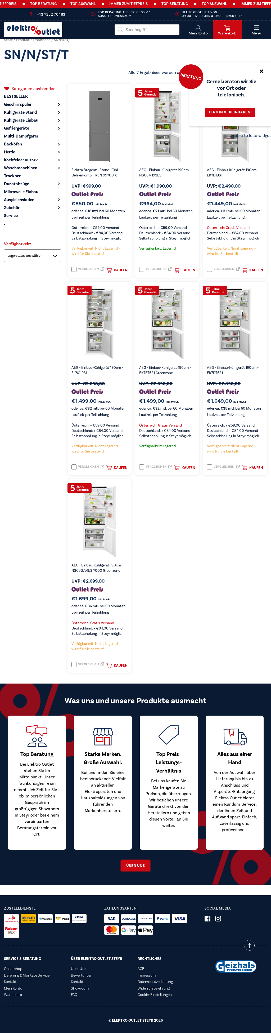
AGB (141, 969)
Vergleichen (88, 269)
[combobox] (33, 256)
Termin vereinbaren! (230, 112)
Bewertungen (81, 975)
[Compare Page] (102, 270)
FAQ (74, 994)
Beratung (191, 76)
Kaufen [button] (121, 270)
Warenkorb (13, 994)
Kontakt (10, 981)
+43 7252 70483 (51, 14)
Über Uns (78, 969)
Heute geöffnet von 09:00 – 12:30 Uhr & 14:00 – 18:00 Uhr (212, 14)
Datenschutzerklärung (155, 981)
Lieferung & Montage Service (26, 975)
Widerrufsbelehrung (154, 988)
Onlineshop (13, 969)
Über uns (135, 865)
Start (8, 39)
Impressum (147, 975)
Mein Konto (13, 988)
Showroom (80, 988)
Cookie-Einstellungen (155, 994)
